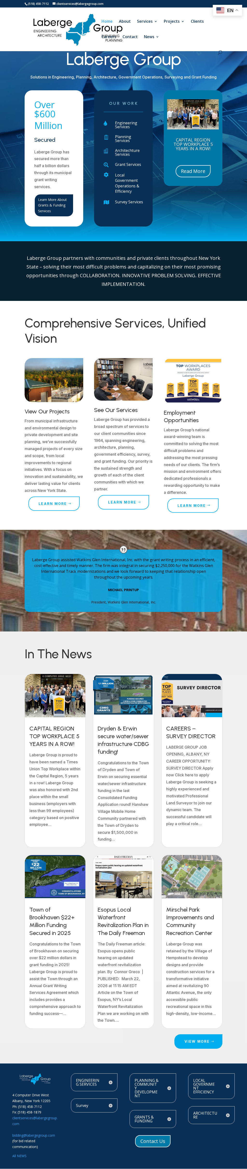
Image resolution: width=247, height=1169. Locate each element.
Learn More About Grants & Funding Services (52, 205)
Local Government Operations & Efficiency (127, 183)
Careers (109, 37)
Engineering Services (126, 124)
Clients (197, 22)
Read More (193, 171)
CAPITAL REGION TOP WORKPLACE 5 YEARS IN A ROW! (193, 144)
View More (197, 1041)
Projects (172, 22)
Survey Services (129, 202)
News (149, 37)
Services (145, 22)
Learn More (53, 504)
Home (107, 22)
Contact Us (152, 1141)
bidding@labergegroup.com (33, 1135)
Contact (130, 37)
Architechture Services (127, 152)
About (125, 22)
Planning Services (123, 138)
